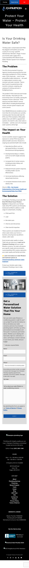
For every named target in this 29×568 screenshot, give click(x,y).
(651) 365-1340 (19, 448)
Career (14, 489)
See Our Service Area (14, 529)
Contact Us (14, 497)
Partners (14, 499)
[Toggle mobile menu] (26, 9)
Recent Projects (14, 485)
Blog (14, 491)
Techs (14, 487)
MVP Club (14, 493)
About (14, 479)
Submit (14, 416)
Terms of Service (11, 408)
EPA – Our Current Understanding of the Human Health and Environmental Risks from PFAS (14, 189)
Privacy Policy (14, 501)
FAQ (14, 495)
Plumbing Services (14, 481)
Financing (14, 483)
